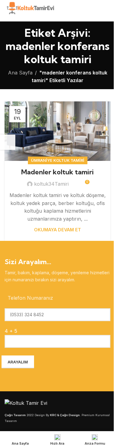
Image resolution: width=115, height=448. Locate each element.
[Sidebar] (7, 142)
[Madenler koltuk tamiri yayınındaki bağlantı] (57, 131)
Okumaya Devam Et (57, 229)
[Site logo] (30, 10)
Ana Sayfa (20, 73)
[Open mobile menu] (107, 11)
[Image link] (26, 403)
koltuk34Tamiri (51, 184)
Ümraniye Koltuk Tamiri (57, 160)
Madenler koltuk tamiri (57, 172)
